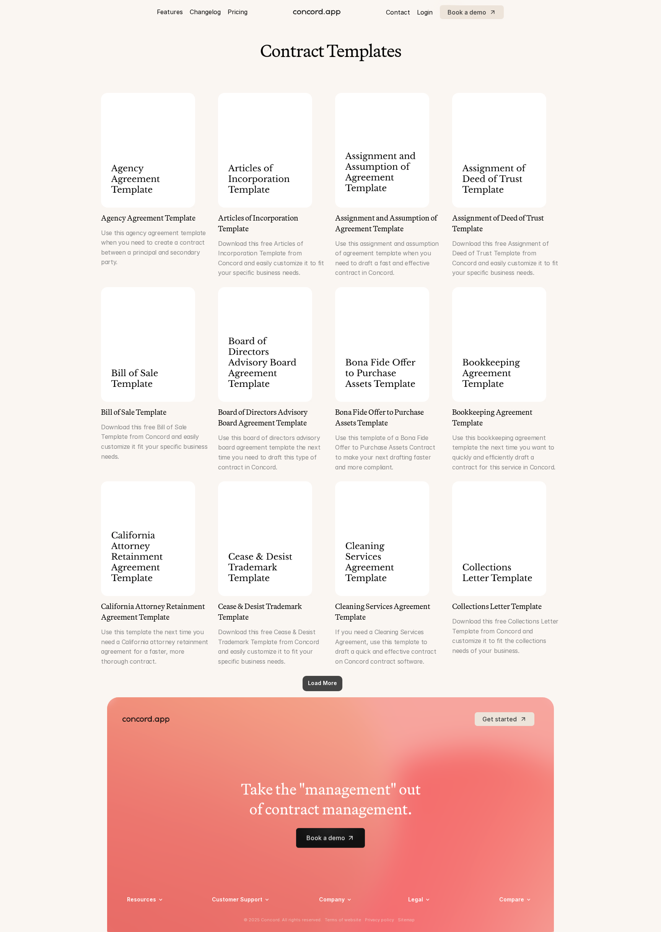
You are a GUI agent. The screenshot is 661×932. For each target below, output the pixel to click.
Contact (398, 12)
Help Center (227, 914)
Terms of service (429, 924)
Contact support (233, 924)
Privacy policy (426, 914)
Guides (135, 924)
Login (425, 12)
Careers (329, 914)
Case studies (143, 914)
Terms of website (343, 919)
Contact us (333, 924)
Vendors (509, 910)
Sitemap (406, 919)
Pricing (237, 12)
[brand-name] (316, 12)
